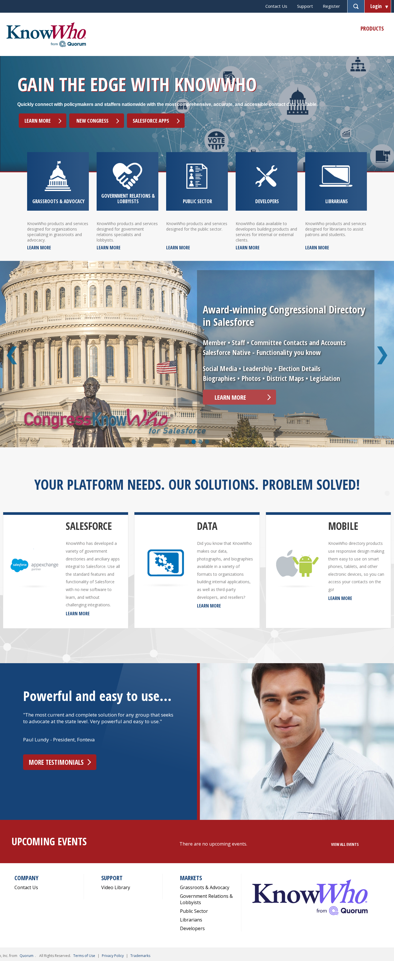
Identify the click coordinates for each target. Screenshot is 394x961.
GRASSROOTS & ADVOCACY (58, 201)
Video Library (115, 887)
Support (305, 6)
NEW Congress (91, 120)
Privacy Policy (113, 955)
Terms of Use (84, 955)
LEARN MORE (39, 247)
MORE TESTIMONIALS (56, 762)
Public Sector (194, 911)
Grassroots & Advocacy (204, 887)
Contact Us (276, 6)
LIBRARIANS (336, 201)
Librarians (191, 920)
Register (331, 6)
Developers (192, 928)
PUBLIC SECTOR (197, 201)
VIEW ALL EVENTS (345, 844)
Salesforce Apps (151, 120)
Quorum (26, 955)
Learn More (38, 120)
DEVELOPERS (267, 201)
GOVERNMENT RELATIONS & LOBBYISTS (128, 198)
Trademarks (140, 955)
